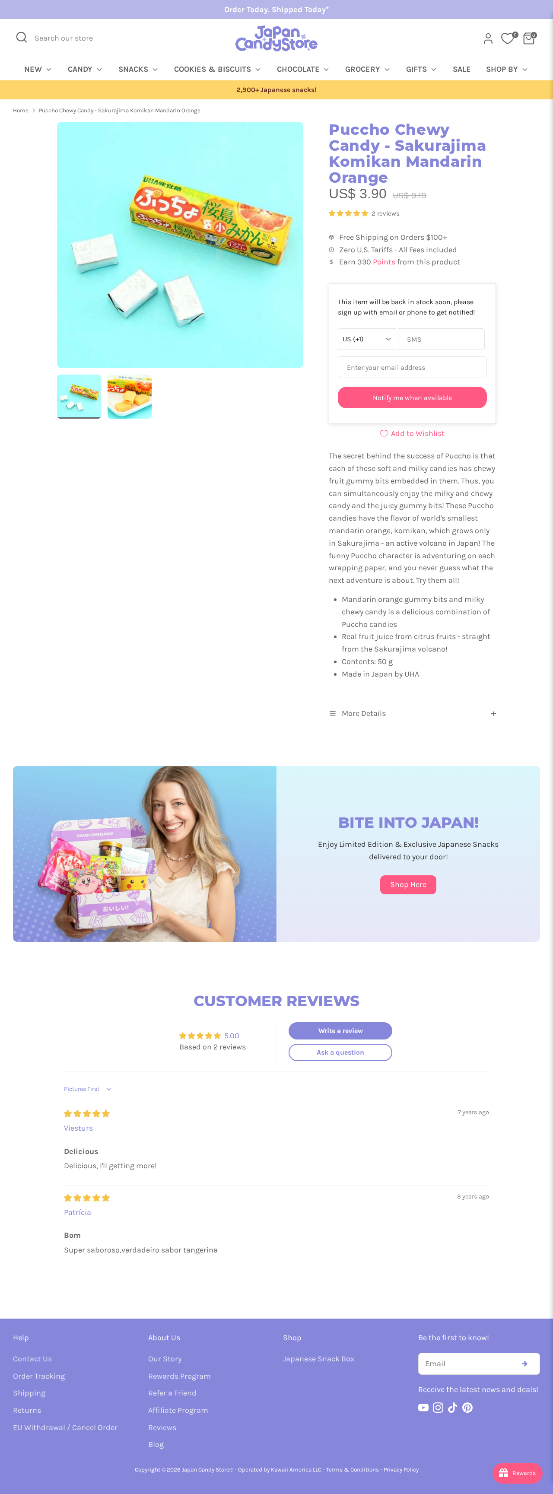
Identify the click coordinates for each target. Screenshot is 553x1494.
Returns (27, 1410)
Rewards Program (179, 1376)
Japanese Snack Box (318, 1359)
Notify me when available (412, 398)
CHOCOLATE (299, 69)
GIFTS (417, 69)
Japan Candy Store (205, 1469)
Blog (156, 1444)
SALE (462, 69)
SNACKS (134, 69)
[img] (87, 1114)
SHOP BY (503, 69)
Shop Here (408, 884)
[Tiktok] (453, 1407)
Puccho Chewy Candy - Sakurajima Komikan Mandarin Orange (119, 110)
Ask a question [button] (340, 1052)
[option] (276, 90)
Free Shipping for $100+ (276, 90)
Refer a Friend (172, 1393)
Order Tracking (39, 1376)
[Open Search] (21, 37)
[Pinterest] (467, 1407)
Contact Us (32, 1359)
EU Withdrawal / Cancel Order (65, 1427)
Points (384, 262)
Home (21, 110)
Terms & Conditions (352, 1469)
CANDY (81, 69)
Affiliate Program (178, 1410)
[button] (349, 213)
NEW (34, 69)
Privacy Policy (401, 1469)
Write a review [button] (340, 1031)
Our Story (164, 1359)
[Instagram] (438, 1407)
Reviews (162, 1427)
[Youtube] (423, 1407)
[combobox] (69, 38)
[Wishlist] (508, 38)
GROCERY (363, 69)
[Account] (488, 38)
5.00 (231, 1035)
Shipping (29, 1393)
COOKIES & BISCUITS (213, 69)
